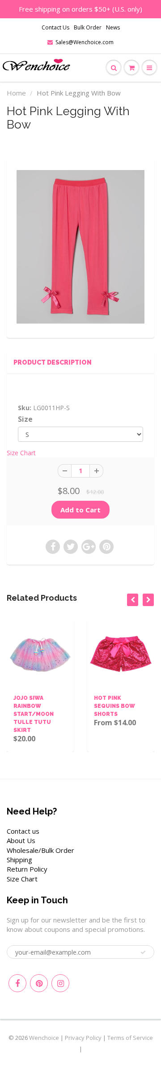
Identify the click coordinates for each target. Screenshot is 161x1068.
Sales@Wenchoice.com (84, 42)
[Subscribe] (143, 952)
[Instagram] (60, 983)
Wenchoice (44, 1038)
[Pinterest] (39, 983)
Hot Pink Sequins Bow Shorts (113, 706)
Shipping (19, 859)
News (113, 27)
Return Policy (27, 868)
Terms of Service (130, 1038)
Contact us (23, 831)
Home (16, 92)
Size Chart (21, 453)
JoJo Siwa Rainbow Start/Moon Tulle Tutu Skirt (32, 714)
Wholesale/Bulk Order (40, 850)
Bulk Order (88, 27)
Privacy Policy (83, 1038)
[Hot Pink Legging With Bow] (80, 247)
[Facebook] (17, 983)
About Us (21, 840)
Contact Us (55, 27)
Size (25, 419)
